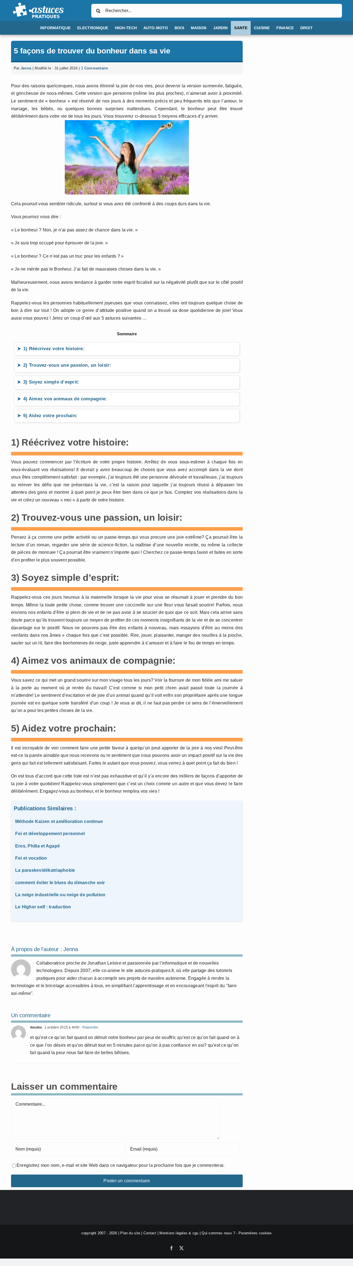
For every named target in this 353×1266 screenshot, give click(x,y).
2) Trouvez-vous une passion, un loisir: (67, 365)
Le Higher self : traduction (43, 907)
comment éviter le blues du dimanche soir (60, 882)
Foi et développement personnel (50, 833)
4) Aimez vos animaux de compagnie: (65, 398)
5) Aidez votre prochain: (50, 415)
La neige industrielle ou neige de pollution (60, 894)
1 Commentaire (94, 68)
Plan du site (130, 1233)
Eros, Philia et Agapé (37, 846)
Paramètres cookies (255, 1233)
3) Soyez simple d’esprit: (51, 382)
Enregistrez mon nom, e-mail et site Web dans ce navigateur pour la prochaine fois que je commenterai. (120, 1165)
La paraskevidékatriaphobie (45, 870)
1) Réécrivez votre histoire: (54, 348)
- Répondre (89, 1027)
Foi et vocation (31, 858)
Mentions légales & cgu (178, 1233)
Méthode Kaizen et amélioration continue (59, 821)
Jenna (26, 68)
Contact (149, 1233)
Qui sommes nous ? (218, 1233)
